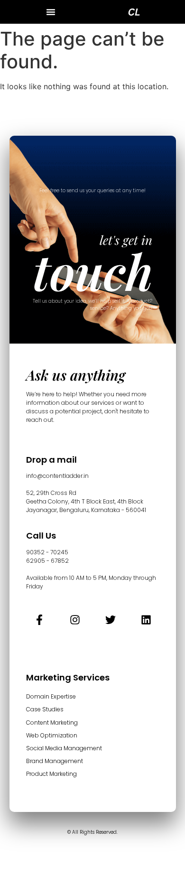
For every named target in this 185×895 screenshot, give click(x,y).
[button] (51, 12)
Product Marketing (51, 774)
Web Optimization (51, 735)
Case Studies (45, 709)
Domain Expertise (51, 696)
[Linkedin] (146, 620)
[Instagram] (75, 620)
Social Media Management (64, 748)
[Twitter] (110, 620)
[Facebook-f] (39, 620)
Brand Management (54, 761)
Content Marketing (52, 722)
